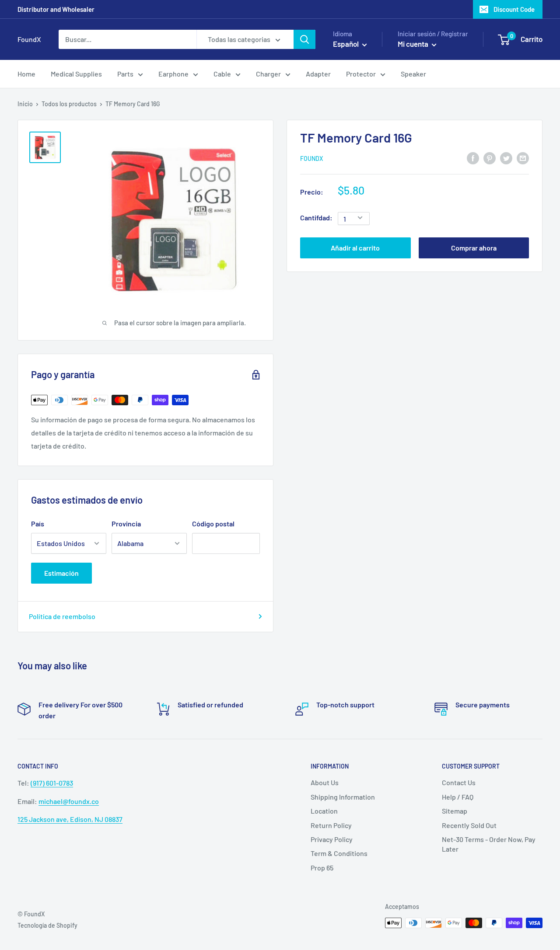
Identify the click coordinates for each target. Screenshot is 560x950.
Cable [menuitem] (222, 74)
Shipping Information (343, 797)
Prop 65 (322, 867)
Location (324, 811)
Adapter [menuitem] (318, 74)
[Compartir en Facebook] (473, 157)
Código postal (213, 523)
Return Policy (331, 825)
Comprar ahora (474, 247)
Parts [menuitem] (125, 74)
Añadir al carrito (355, 247)
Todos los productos (69, 104)
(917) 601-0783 (52, 783)
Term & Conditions (339, 853)
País (37, 523)
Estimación (61, 573)
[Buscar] (304, 39)
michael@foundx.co (68, 801)
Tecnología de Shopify (47, 925)
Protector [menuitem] (361, 74)
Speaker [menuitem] (413, 74)
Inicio (25, 104)
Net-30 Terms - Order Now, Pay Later (489, 844)
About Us (325, 782)
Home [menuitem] (26, 74)
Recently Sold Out (469, 825)
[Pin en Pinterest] (489, 157)
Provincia (126, 523)
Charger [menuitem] (268, 74)
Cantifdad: (316, 217)
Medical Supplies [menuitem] (76, 74)
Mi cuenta (414, 43)
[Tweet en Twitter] (506, 157)
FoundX (311, 158)
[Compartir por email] (523, 157)
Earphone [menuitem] (173, 74)
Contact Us (459, 782)
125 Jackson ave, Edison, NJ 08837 (70, 819)
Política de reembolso (62, 616)
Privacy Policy (332, 839)
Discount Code (514, 9)
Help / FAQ (457, 797)
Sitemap (454, 811)
